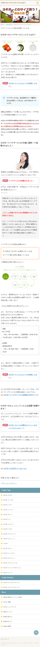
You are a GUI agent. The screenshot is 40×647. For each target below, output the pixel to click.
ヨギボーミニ (7, 519)
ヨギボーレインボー (9, 553)
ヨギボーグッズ (7, 572)
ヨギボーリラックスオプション (12, 567)
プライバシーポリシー (9, 483)
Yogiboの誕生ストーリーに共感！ (13, 597)
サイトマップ (5, 639)
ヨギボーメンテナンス (9, 607)
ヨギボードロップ (8, 524)
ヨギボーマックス (8, 500)
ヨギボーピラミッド (9, 538)
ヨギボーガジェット (9, 558)
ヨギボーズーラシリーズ (10, 563)
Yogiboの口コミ (7, 621)
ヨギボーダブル (7, 495)
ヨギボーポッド (7, 514)
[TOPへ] (36, 632)
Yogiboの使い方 (9, 24)
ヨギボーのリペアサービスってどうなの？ (13, 2)
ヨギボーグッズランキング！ (11, 582)
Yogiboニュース (7, 611)
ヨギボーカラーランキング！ (11, 587)
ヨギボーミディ (7, 505)
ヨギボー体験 (7, 602)
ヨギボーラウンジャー (9, 534)
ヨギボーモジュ (7, 548)
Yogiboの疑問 (7, 626)
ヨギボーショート (8, 509)
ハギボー (5, 543)
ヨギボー (2, 24)
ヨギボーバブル (7, 529)
